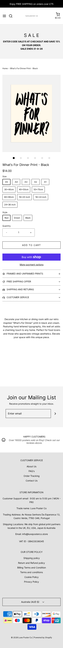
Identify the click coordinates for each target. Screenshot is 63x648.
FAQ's (32, 471)
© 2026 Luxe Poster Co (21, 637)
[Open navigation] (4, 16)
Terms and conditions (31, 572)
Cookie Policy (31, 577)
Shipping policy (31, 558)
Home (5, 68)
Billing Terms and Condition (31, 567)
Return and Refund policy (31, 563)
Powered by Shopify (43, 637)
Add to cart (31, 245)
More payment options (31, 264)
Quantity (6, 226)
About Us (31, 466)
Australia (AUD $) (30, 601)
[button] (31, 113)
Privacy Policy (31, 581)
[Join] (55, 413)
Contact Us (31, 480)
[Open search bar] (12, 16)
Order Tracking (32, 476)
